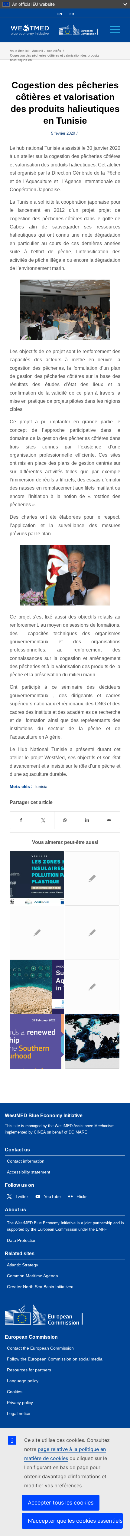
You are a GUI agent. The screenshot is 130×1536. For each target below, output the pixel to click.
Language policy (22, 1380)
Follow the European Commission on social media (54, 1359)
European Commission (31, 1337)
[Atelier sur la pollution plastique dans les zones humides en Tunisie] (37, 878)
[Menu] (112, 30)
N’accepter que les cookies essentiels (75, 1521)
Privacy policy (20, 1402)
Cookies (14, 1391)
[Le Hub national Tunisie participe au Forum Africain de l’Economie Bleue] (92, 878)
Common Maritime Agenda (32, 1275)
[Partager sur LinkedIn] (87, 820)
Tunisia (40, 786)
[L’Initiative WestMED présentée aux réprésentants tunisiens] (92, 933)
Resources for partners (29, 1369)
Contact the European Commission (40, 1348)
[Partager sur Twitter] (43, 820)
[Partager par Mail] (109, 820)
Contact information (25, 1161)
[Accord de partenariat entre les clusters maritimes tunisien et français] (37, 933)
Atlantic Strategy (22, 1264)
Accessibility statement (28, 1172)
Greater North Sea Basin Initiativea (40, 1286)
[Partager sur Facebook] (21, 820)
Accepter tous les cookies (60, 1502)
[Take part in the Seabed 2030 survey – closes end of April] (92, 1041)
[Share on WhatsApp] (65, 820)
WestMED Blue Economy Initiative (44, 1115)
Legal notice (18, 1413)
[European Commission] (49, 1316)
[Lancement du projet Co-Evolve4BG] (92, 987)
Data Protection (22, 1240)
